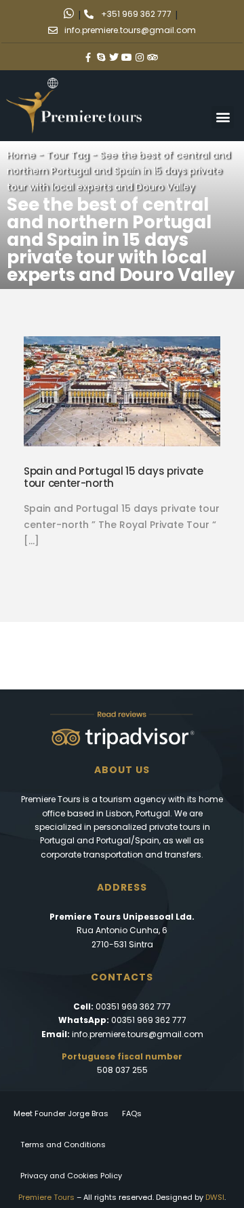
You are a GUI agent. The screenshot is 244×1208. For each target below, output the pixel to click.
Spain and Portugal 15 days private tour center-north (113, 477)
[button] (222, 117)
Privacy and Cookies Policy (71, 1175)
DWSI (214, 1197)
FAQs (132, 1113)
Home (21, 155)
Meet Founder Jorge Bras (61, 1113)
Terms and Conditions (63, 1144)
